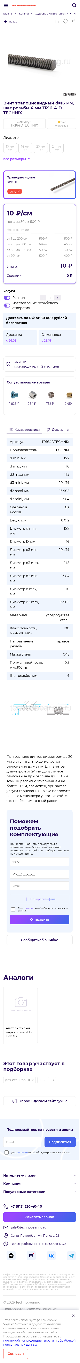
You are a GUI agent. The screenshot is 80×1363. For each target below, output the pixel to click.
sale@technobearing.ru (28, 1227)
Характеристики (27, 430)
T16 (42, 1080)
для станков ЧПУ (19, 1080)
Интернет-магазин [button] (20, 1175)
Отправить (39, 919)
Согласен (16, 1354)
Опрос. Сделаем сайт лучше (42, 1101)
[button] (61, 124)
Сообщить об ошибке (39, 940)
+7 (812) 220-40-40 (26, 1206)
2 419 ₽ (70, 404)
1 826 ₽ (14, 404)
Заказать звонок (39, 1217)
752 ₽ (50, 404)
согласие (29, 908)
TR (52, 1080)
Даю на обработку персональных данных (43, 909)
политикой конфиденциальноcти (28, 1340)
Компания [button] (12, 1184)
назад (13, 21)
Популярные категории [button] (24, 1192)
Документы (60, 430)
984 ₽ (32, 404)
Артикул (24, 123)
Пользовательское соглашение (30, 1309)
